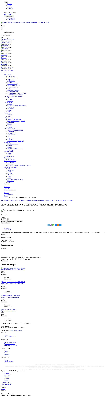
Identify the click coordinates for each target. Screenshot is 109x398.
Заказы (6, 353)
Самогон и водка (12, 84)
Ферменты (10, 138)
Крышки (10, 147)
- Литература (48, 200)
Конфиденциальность (10, 345)
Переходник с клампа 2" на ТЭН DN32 (12, 269)
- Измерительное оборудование (34, 200)
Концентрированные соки (15, 130)
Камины (6, 184)
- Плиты (56, 200)
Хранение (7, 142)
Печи (9, 178)
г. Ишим (6, 335)
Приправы (10, 162)
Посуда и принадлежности (15, 179)
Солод (9, 111)
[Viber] (51, 225)
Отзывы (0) (7, 229)
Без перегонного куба (13, 85)
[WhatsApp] (53, 225)
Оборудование (8, 118)
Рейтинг (3, 259)
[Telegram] (49, 225)
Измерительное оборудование (16, 121)
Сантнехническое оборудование (13, 96)
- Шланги (62, 200)
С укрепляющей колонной (15, 94)
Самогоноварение (9, 128)
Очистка (9, 139)
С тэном (9, 82)
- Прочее (69, 200)
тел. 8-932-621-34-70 (10, 336)
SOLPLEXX (11, 79)
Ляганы (9, 173)
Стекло (9, 145)
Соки (9, 116)
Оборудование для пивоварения (16, 105)
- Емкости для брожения (17, 200)
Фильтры (10, 101)
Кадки (9, 154)
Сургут (9, 7)
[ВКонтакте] (56, 225)
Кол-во (3, 217)
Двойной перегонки (13, 90)
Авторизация (11, 19)
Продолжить (4, 260)
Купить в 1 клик (5, 223)
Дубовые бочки (8, 151)
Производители (8, 361)
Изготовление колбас (10, 161)
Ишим (9, 5)
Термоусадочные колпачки (15, 148)
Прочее (9, 127)
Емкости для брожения (14, 119)
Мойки (9, 98)
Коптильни (10, 170)
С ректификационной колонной (16, 93)
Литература (10, 122)
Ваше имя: (4, 248)
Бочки (9, 153)
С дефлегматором (12, 91)
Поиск (2, 25)
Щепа (9, 171)
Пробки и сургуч (9, 156)
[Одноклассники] (58, 225)
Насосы (9, 99)
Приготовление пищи (10, 167)
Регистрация (11, 18)
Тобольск (10, 8)
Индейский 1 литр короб (8, 311)
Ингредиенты (11, 134)
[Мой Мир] (60, 225)
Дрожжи (9, 104)
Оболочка (10, 164)
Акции (6, 360)
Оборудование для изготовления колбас (19, 165)
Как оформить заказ (10, 342)
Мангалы (10, 174)
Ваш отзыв (4, 256)
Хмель (9, 110)
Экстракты (10, 108)
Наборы (9, 136)
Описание (7, 228)
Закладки (6, 354)
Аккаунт (6, 351)
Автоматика (7, 74)
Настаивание (11, 131)
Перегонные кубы (12, 87)
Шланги (9, 125)
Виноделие (7, 113)
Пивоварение (8, 102)
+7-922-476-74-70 (6, 384)
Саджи (9, 182)
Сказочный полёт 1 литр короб (10, 297)
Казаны (9, 168)
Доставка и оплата (9, 344)
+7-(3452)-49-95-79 (6, 382)
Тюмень (9, 4)
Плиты (9, 124)
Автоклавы (7, 158)
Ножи (9, 176)
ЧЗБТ (9, 88)
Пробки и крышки (12, 144)
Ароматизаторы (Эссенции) (15, 141)
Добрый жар (11, 81)
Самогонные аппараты (10, 78)
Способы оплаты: (6, 330)
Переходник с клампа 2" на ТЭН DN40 (12, 283)
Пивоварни (10, 107)
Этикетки (10, 150)
